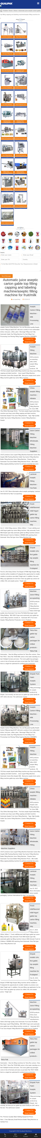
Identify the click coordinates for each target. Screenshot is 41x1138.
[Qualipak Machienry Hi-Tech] (7, 3)
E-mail (15, 1136)
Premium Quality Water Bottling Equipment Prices (18, 1116)
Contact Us (29, 339)
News (15, 10)
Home (10, 10)
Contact (25, 1136)
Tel (5, 1136)
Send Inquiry (29, 342)
